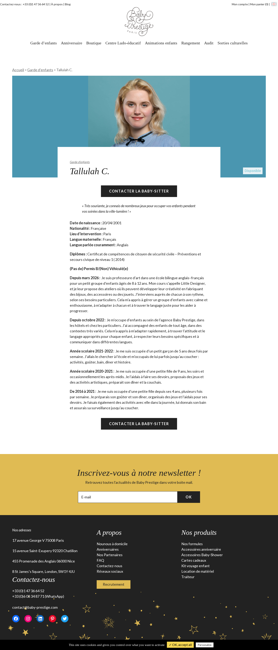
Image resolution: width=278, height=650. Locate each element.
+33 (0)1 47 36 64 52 (36, 4)
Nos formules (192, 544)
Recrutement (113, 584)
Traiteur (188, 576)
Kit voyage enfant (195, 566)
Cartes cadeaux (193, 560)
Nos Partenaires (110, 555)
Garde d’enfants (43, 43)
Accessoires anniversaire (201, 549)
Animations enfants (161, 43)
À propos (57, 4)
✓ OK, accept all (180, 645)
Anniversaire (71, 43)
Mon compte (240, 4)
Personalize (204, 645)
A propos (109, 532)
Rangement (190, 43)
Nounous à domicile (112, 544)
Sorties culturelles (233, 43)
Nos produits (199, 532)
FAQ (100, 560)
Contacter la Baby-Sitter (139, 191)
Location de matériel (197, 571)
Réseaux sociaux (110, 571)
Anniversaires (108, 549)
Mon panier (259, 4)
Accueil (18, 70)
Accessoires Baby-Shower (202, 555)
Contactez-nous (109, 566)
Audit (208, 43)
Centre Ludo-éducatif (123, 43)
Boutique (93, 43)
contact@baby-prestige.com (35, 607)
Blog (68, 4)
